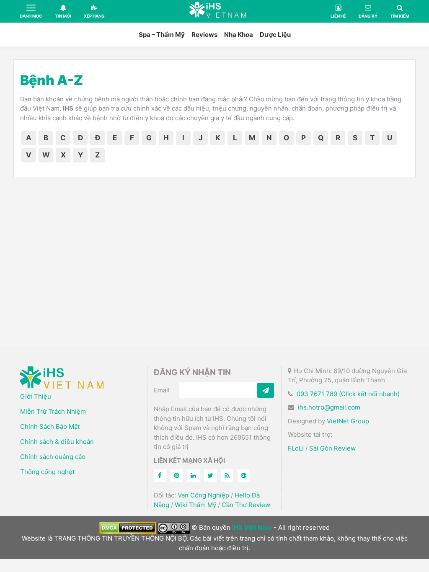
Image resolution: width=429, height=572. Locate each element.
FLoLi (296, 448)
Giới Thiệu (35, 396)
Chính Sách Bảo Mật (50, 426)
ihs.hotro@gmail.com (329, 407)
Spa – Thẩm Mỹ (162, 35)
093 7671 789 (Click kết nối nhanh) (348, 394)
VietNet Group (348, 421)
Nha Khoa (238, 35)
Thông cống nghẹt (47, 472)
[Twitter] (210, 475)
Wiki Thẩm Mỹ (195, 505)
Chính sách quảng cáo (52, 457)
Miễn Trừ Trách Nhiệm (53, 411)
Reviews (204, 35)
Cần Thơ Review (246, 505)
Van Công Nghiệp (203, 495)
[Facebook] (160, 475)
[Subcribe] (265, 390)
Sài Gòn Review (332, 448)
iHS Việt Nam (217, 11)
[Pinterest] (177, 475)
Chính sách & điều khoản (57, 442)
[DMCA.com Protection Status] (127, 527)
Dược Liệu (275, 35)
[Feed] (227, 475)
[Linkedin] (193, 475)
